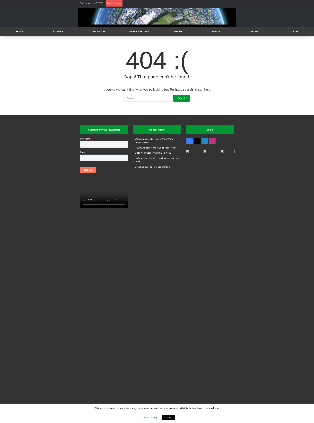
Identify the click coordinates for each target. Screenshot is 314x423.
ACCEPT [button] (168, 417)
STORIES (58, 31)
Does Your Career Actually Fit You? (153, 153)
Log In (294, 31)
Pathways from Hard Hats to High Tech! (155, 148)
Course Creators (137, 31)
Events (215, 31)
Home (19, 31)
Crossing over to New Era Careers (152, 167)
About (254, 31)
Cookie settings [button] (150, 417)
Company (176, 31)
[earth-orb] (157, 24)
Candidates (98, 31)
